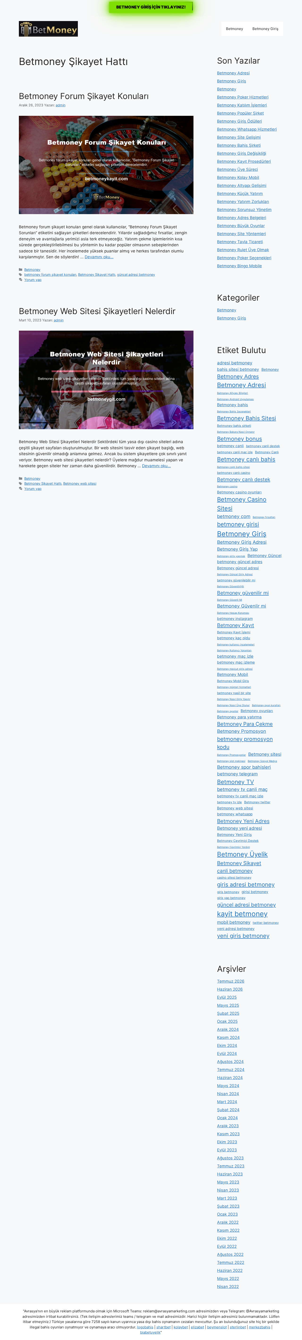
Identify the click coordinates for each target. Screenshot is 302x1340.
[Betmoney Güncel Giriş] (48, 28)
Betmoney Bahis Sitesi (246, 418)
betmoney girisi (238, 524)
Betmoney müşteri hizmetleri (234, 687)
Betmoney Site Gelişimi (239, 137)
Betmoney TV (235, 781)
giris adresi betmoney (246, 884)
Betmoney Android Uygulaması (235, 399)
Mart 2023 (227, 1198)
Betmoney (234, 28)
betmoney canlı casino (233, 473)
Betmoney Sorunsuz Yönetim (244, 209)
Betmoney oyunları (257, 711)
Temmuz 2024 (230, 1069)
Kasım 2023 (228, 1134)
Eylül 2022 (227, 1246)
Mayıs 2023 (228, 1182)
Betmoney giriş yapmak (231, 556)
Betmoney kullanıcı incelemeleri (236, 644)
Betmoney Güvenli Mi (229, 599)
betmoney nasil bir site (234, 693)
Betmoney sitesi (264, 754)
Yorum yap (33, 280)
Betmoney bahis (232, 404)
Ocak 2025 (227, 1021)
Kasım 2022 (228, 1230)
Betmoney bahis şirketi (234, 426)
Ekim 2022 (227, 1238)
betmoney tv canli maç (242, 789)
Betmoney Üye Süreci (237, 169)
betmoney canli (230, 446)
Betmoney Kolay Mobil (238, 177)
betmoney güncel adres (239, 561)
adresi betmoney (234, 363)
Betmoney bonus (239, 438)
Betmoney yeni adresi (239, 828)
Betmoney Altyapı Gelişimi (241, 185)
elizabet (197, 1327)
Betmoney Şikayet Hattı (96, 274)
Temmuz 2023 (230, 1166)
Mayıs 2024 (228, 1085)
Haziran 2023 (230, 1174)
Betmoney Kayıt (235, 625)
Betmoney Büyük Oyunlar (241, 225)
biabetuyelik (150, 1332)
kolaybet (181, 1327)
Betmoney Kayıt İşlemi (233, 632)
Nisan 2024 (228, 1093)
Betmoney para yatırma (239, 716)
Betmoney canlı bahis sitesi (233, 467)
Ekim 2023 (227, 1142)
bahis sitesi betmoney (238, 369)
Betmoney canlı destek (243, 479)
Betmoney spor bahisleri (244, 767)
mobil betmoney (233, 922)
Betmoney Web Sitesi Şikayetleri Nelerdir (97, 311)
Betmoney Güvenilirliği (230, 586)
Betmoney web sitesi (79, 483)
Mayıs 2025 (228, 1005)
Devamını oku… (99, 257)
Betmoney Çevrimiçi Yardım (233, 847)
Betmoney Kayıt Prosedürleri (244, 161)
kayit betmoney (242, 914)
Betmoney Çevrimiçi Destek (238, 841)
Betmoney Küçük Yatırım (240, 193)
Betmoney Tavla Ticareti (240, 241)
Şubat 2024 (228, 1109)
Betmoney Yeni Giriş (234, 834)
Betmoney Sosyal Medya (262, 761)
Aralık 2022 (228, 1222)
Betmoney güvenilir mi (243, 593)
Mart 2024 (227, 1101)
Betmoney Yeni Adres (243, 821)
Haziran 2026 (230, 989)
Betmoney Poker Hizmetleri (242, 97)
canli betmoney (235, 871)
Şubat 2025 (228, 1013)
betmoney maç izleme (236, 662)
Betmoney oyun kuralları (266, 705)
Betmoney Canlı (267, 452)
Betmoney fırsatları (264, 517)
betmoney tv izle (229, 802)
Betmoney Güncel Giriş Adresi (235, 574)
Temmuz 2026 (230, 981)
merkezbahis (259, 1327)
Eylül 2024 (227, 1053)
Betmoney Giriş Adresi (242, 542)
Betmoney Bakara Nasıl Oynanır (236, 431)
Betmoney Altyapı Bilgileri (232, 393)
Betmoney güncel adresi (238, 568)
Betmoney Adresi (233, 73)
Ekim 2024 (227, 1045)
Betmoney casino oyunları (239, 492)
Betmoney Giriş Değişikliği (241, 153)
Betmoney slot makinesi (231, 761)
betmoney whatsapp (234, 814)
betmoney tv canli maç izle (240, 796)
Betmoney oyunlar (227, 711)
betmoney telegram (237, 774)
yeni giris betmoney (243, 935)
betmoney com (233, 516)
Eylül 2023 (227, 1150)
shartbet (163, 1327)
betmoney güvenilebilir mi (236, 580)
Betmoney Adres (238, 376)
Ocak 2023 (227, 1214)
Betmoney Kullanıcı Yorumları (234, 650)
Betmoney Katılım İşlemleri (242, 105)
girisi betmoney (255, 892)
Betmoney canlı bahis (246, 459)
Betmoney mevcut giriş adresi (235, 668)
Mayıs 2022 (228, 1278)
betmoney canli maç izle (235, 452)
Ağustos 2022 (230, 1254)
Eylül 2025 (227, 997)
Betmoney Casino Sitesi (241, 504)
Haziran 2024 (230, 1077)
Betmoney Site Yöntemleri (241, 233)
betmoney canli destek (263, 446)
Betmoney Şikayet (239, 863)
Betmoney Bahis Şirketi (239, 145)
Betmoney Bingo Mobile (239, 266)
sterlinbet (238, 1327)
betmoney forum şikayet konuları (50, 274)
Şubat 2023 (228, 1206)
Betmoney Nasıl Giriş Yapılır (233, 699)
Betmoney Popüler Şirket (240, 113)
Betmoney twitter (257, 802)
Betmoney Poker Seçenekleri (244, 257)
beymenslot (217, 1327)
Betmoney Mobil (232, 674)
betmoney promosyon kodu (245, 743)
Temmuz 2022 (230, 1262)
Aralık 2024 (228, 1029)
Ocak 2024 (227, 1117)
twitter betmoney (266, 923)
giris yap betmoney (231, 898)
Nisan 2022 (228, 1286)
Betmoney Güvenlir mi (241, 606)
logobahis (145, 1327)
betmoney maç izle (235, 656)
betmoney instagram (235, 618)
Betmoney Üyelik (242, 854)
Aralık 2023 (228, 1126)
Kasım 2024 (228, 1037)
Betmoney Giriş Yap (237, 549)
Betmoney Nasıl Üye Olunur (233, 705)
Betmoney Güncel (264, 555)
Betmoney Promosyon (241, 731)
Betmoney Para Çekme (245, 724)
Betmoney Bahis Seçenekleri (234, 411)
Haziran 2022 (230, 1270)
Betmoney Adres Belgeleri (241, 217)
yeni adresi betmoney (236, 928)
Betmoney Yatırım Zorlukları (243, 201)
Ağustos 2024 (230, 1061)
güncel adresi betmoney (136, 274)
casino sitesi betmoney (234, 877)
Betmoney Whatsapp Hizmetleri (247, 129)
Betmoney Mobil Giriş (233, 681)
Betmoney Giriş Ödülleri (239, 121)
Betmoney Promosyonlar (231, 754)
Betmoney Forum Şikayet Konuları (84, 96)
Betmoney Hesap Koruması (233, 612)
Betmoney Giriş (265, 28)
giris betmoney (228, 892)
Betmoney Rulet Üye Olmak (243, 249)
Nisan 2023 (228, 1190)
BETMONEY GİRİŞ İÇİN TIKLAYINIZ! (151, 7)
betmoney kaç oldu (233, 638)
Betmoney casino (227, 486)
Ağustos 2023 (230, 1158)
